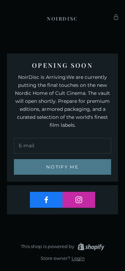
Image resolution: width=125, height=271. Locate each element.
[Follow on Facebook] (46, 199)
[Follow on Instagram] (79, 199)
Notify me (62, 167)
